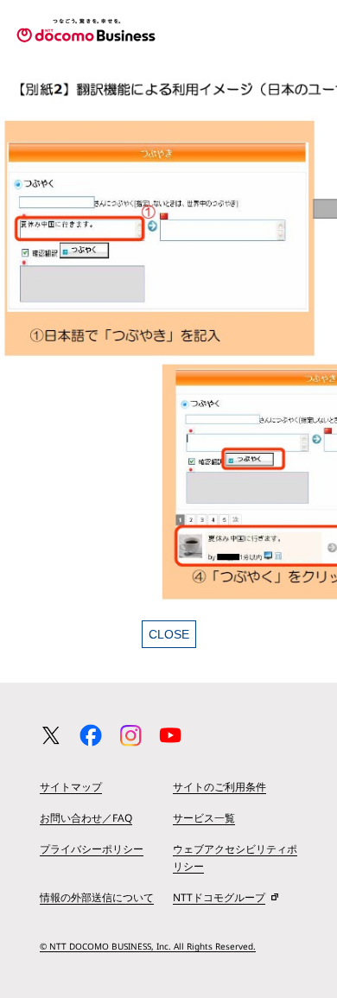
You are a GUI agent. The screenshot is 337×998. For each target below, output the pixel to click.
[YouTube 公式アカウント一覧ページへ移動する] (170, 735)
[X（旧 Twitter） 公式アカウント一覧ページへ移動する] (51, 735)
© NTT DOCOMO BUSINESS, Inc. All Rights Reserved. (148, 946)
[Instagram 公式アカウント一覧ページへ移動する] (130, 735)
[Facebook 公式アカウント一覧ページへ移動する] (90, 735)
